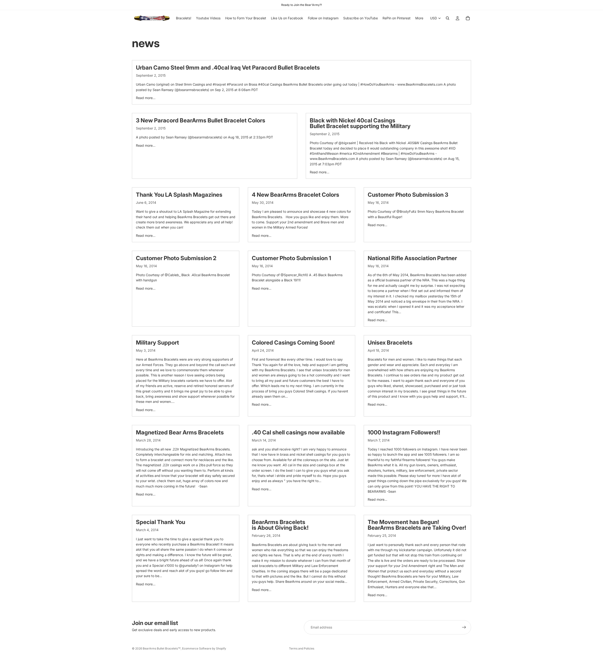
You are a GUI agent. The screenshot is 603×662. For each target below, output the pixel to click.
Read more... (145, 98)
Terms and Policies (301, 648)
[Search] (447, 18)
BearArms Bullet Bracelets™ (162, 648)
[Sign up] (464, 627)
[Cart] (468, 18)
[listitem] (419, 18)
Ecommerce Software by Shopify (204, 648)
